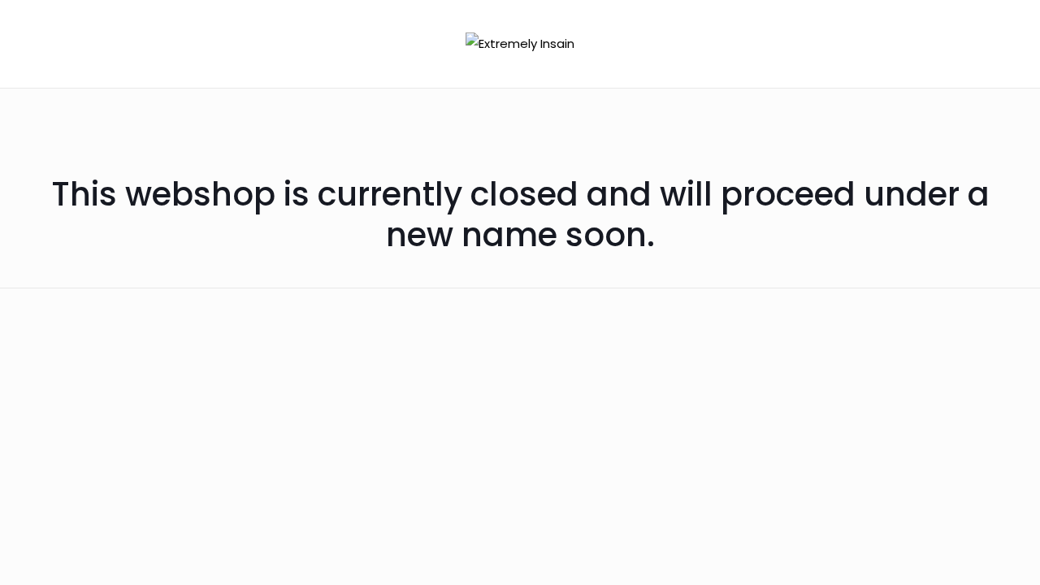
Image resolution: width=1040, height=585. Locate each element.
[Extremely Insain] (520, 43)
